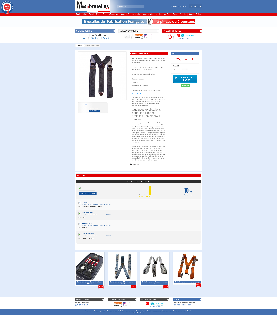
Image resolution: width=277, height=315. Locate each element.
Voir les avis (94, 111)
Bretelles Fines (165, 14)
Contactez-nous (123, 311)
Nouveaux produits (99, 311)
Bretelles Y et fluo (180, 14)
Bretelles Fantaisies (110, 14)
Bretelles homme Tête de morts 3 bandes (122, 283)
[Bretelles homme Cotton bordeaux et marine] (89, 266)
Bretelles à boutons (150, 14)
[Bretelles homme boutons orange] (187, 266)
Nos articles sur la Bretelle (183, 311)
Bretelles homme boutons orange (187, 282)
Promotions (89, 311)
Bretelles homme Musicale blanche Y (155, 283)
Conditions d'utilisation (154, 311)
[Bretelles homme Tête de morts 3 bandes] (122, 266)
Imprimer (136, 164)
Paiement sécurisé (168, 311)
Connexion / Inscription (178, 6)
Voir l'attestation (88, 193)
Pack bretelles (81, 14)
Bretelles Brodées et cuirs (130, 14)
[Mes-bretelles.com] (92, 6)
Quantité (176, 66)
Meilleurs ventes (111, 311)
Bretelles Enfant (195, 14)
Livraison (131, 311)
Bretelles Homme (139, 313)
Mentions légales (140, 311)
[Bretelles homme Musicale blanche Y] (154, 266)
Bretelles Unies (95, 14)
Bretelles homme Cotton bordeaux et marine (89, 283)
